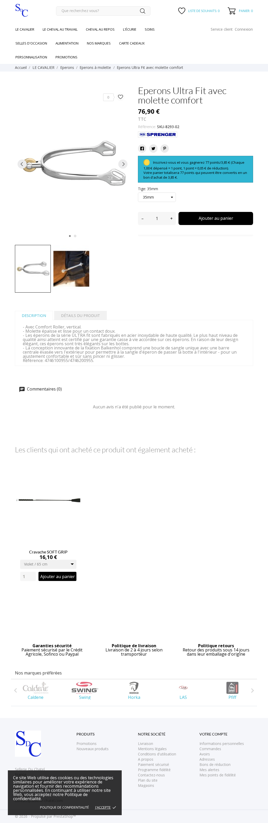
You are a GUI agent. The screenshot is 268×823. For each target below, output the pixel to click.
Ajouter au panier (216, 218)
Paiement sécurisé (153, 764)
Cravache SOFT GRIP (48, 551)
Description (34, 315)
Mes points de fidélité (217, 774)
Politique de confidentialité (64, 807)
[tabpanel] (72, 164)
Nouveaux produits (92, 748)
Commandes (210, 748)
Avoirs (204, 753)
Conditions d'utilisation (157, 753)
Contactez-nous (151, 774)
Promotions (86, 743)
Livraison (145, 743)
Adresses (207, 759)
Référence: (147, 126)
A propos (145, 759)
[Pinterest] (164, 148)
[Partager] (142, 148)
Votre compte (213, 734)
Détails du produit (80, 315)
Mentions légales (152, 748)
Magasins (146, 785)
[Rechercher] (142, 11)
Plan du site (148, 780)
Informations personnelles (221, 743)
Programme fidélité (154, 769)
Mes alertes (209, 769)
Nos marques (99, 43)
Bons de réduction (215, 764)
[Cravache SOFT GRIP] (74, 472)
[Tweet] (153, 148)
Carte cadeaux (132, 43)
